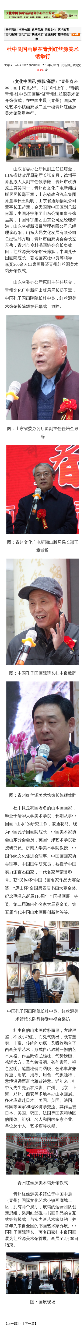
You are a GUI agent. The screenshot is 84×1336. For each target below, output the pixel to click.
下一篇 (30, 1323)
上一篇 (12, 1323)
